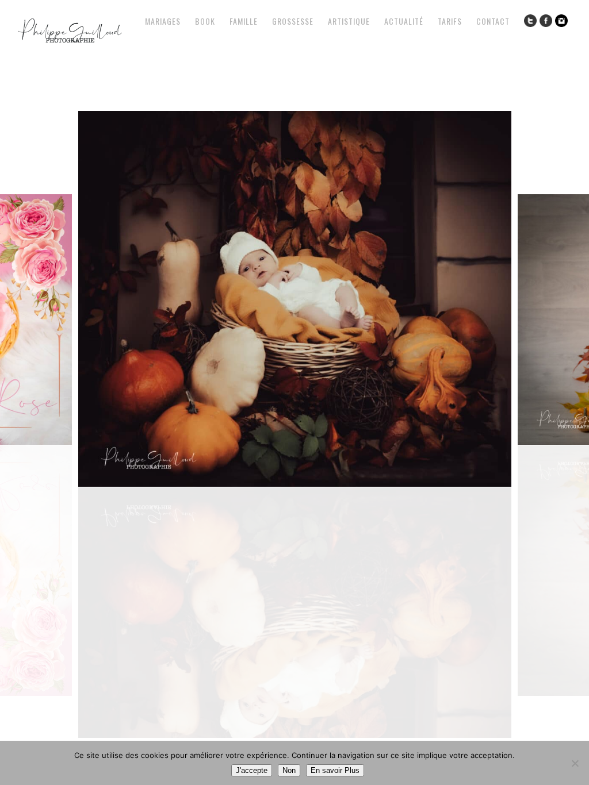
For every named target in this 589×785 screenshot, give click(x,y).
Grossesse (292, 21)
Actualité (403, 21)
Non (289, 770)
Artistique (349, 21)
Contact (493, 21)
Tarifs (450, 21)
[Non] (574, 763)
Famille (244, 21)
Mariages (163, 21)
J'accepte (251, 770)
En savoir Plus (335, 770)
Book (205, 21)
